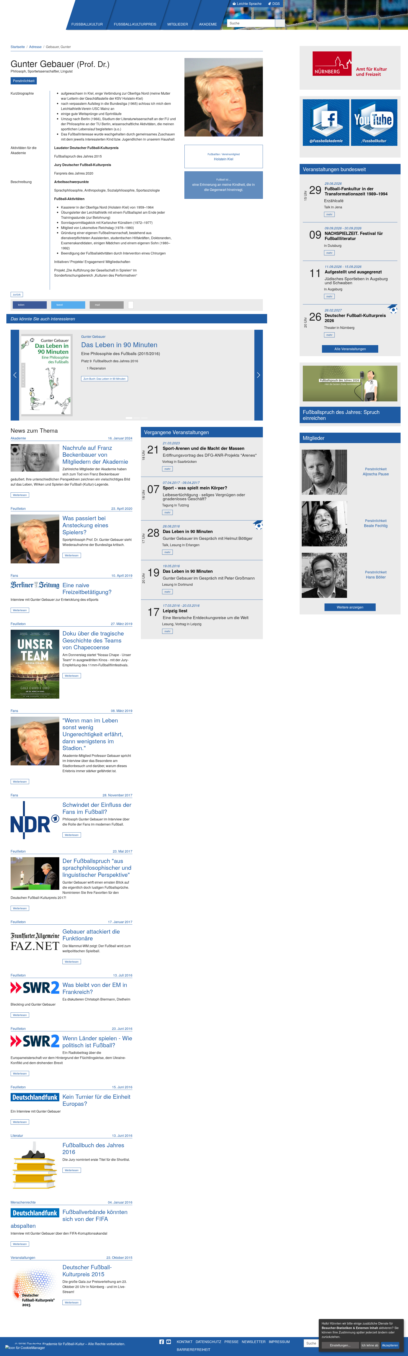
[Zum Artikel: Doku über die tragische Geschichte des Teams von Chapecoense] (35, 664)
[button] (30, 305)
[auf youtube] (168, 1341)
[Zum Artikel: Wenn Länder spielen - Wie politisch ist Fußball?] (35, 1041)
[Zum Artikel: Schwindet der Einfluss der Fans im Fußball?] (35, 820)
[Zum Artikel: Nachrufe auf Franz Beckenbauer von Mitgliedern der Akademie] (35, 458)
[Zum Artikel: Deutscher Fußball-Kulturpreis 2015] (35, 1288)
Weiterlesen (20, 495)
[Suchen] (280, 23)
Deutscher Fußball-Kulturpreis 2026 (355, 317)
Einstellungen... (340, 1345)
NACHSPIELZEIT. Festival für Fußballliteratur (354, 235)
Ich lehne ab (370, 1345)
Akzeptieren (390, 1345)
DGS (276, 3)
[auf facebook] (161, 1341)
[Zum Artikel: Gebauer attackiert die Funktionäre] (35, 941)
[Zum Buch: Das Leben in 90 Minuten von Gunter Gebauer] (47, 374)
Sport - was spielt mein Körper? (195, 488)
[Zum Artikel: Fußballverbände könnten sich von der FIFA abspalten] (35, 1212)
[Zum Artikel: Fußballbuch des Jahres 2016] (35, 1165)
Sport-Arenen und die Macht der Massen (203, 448)
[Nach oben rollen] (401, 1349)
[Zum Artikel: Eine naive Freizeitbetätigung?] (35, 585)
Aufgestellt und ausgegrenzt (353, 272)
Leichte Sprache (249, 3)
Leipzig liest (175, 610)
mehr (167, 468)
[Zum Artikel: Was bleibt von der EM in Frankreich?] (35, 987)
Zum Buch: (105, 378)
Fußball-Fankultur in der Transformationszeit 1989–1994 (356, 191)
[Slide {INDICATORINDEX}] (129, 418)
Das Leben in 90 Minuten (119, 344)
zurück (17, 294)
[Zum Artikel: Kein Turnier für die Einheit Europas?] (35, 1097)
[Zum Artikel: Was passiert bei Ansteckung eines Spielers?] (35, 539)
